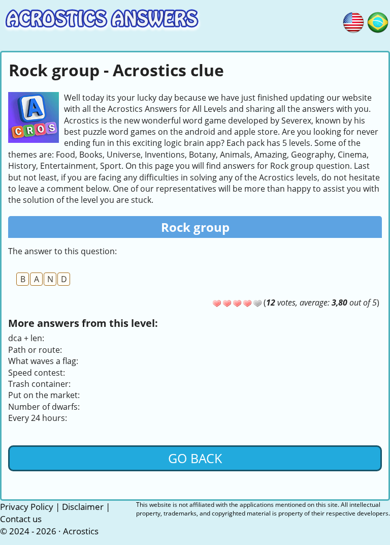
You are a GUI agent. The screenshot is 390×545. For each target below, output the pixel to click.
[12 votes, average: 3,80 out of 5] (217, 303)
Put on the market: (44, 395)
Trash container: (39, 383)
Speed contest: (36, 372)
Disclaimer (83, 506)
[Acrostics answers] (353, 20)
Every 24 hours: (37, 417)
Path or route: (35, 349)
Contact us (21, 519)
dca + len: (26, 338)
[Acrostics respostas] (378, 20)
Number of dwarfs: (44, 406)
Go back (195, 458)
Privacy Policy (26, 506)
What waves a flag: (43, 361)
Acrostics (81, 531)
